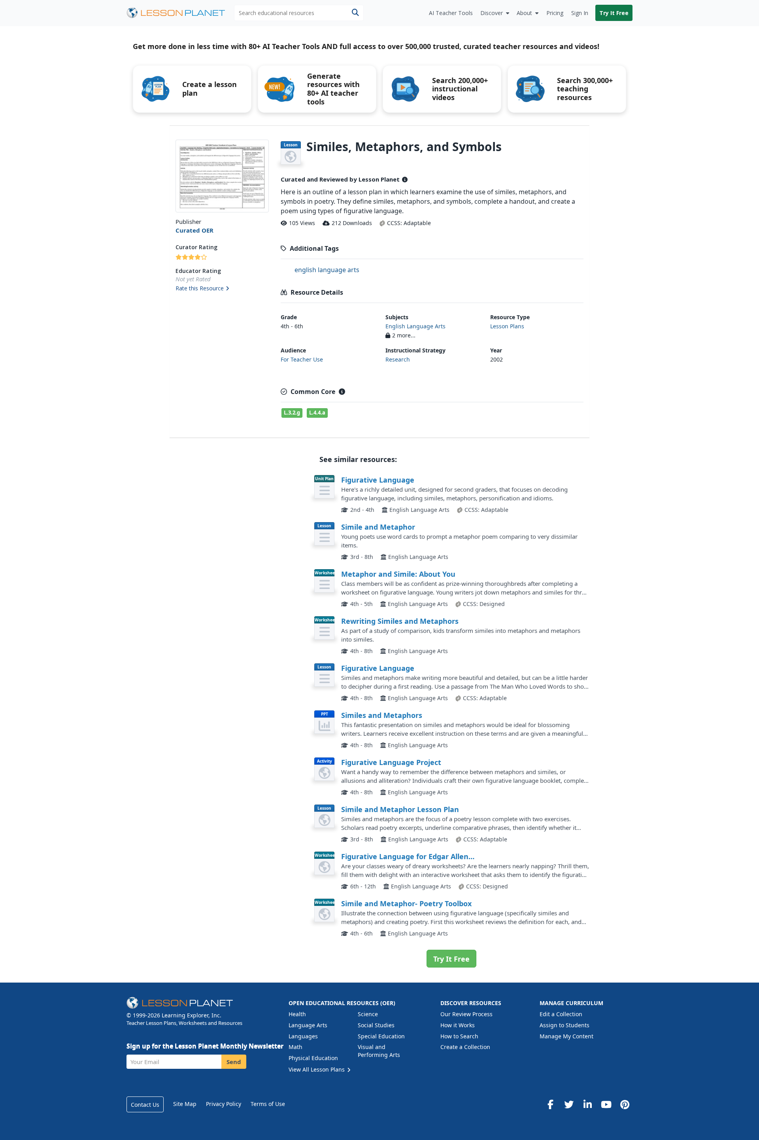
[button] (222, 288)
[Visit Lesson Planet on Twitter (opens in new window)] (569, 1104)
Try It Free (614, 13)
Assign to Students (564, 1025)
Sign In (579, 13)
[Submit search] (355, 13)
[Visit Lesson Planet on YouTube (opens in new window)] (606, 1104)
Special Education (381, 1036)
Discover (491, 13)
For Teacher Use (302, 359)
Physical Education (313, 1058)
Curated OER (194, 230)
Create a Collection (465, 1047)
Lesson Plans (507, 326)
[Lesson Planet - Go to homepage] (180, 13)
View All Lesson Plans (317, 1069)
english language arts (327, 269)
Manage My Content (566, 1036)
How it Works (457, 1025)
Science (368, 1014)
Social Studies (376, 1025)
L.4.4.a (317, 412)
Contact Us (145, 1104)
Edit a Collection (561, 1014)
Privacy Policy (223, 1104)
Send (234, 1062)
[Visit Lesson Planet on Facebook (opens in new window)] (550, 1104)
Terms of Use (268, 1104)
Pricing (554, 13)
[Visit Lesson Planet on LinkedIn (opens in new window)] (587, 1104)
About (524, 13)
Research (397, 359)
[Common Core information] (342, 391)
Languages (303, 1036)
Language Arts (308, 1025)
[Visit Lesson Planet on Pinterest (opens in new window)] (624, 1104)
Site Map (184, 1104)
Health (297, 1014)
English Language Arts (415, 326)
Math (295, 1047)
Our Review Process (466, 1014)
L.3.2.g (292, 412)
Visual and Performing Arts (379, 1051)
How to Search (459, 1036)
